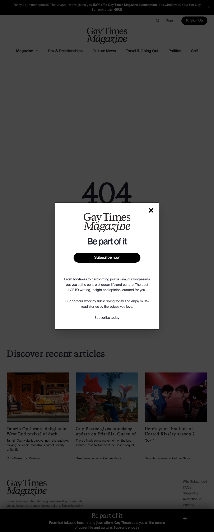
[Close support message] (151, 210)
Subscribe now (107, 258)
